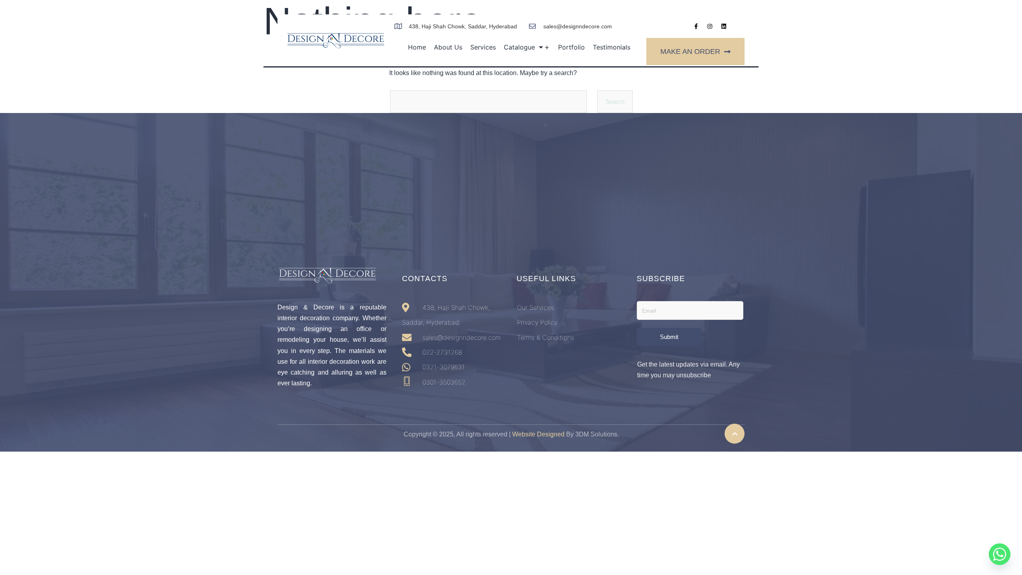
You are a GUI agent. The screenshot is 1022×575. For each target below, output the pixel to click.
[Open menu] (547, 48)
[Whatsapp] (999, 554)
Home (417, 47)
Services (483, 47)
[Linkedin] (724, 26)
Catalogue (519, 47)
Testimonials (611, 47)
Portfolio (571, 47)
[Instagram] (710, 26)
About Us (448, 47)
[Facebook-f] (696, 26)
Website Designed (538, 434)
